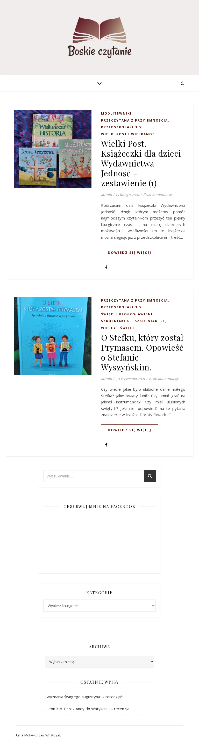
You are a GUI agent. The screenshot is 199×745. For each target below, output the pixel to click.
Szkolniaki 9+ (150, 321)
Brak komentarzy (158, 194)
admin (106, 194)
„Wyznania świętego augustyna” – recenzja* (84, 696)
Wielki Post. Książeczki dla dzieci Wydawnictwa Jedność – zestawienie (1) (141, 163)
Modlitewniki (116, 113)
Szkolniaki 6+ (116, 321)
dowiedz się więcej (129, 252)
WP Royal (52, 735)
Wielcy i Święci (117, 328)
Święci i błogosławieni (127, 314)
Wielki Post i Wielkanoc (128, 134)
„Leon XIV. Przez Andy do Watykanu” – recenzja (87, 708)
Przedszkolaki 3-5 (121, 127)
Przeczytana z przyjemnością (134, 120)
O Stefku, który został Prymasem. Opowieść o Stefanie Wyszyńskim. (142, 352)
